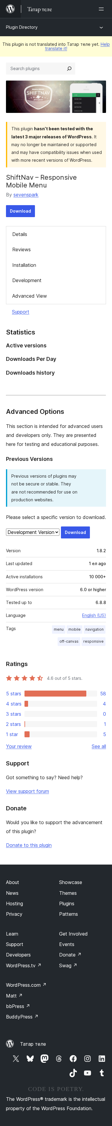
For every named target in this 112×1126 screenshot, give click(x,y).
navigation (94, 629)
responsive (93, 641)
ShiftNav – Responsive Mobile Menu (41, 181)
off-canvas (69, 641)
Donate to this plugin (29, 845)
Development (27, 280)
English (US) (94, 615)
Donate (70, 955)
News (12, 893)
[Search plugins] (69, 69)
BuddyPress (22, 1017)
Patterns (68, 914)
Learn (12, 934)
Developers (18, 955)
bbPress (18, 1006)
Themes (68, 893)
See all (99, 746)
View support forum (27, 791)
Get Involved (73, 934)
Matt (14, 996)
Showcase (70, 882)
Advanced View (29, 296)
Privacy (14, 914)
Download (20, 211)
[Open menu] (102, 9)
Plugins (66, 903)
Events (66, 944)
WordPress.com (26, 985)
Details (19, 234)
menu (59, 629)
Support (20, 312)
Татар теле (33, 1044)
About (12, 882)
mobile (74, 629)
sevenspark (26, 195)
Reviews (21, 249)
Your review (19, 746)
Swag (68, 965)
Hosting (14, 903)
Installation (24, 265)
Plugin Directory (22, 27)
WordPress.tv (24, 965)
